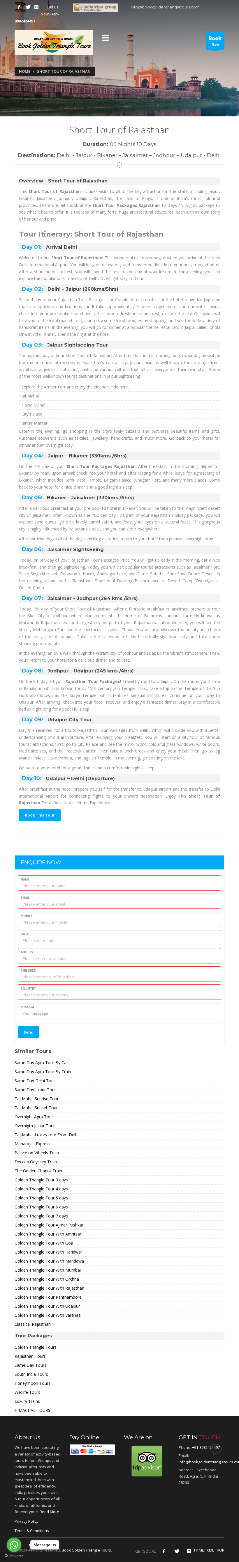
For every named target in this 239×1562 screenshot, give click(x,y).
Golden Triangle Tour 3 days (41, 1180)
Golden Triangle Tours (36, 1347)
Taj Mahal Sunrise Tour (37, 1098)
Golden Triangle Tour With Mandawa (49, 1261)
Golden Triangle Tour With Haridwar (48, 1252)
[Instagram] (36, 7)
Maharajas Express (32, 1143)
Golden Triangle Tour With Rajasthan (49, 1288)
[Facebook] (19, 7)
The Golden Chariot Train (38, 1171)
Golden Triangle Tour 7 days (41, 1216)
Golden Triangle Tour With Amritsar (48, 1234)
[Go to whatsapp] (14, 1545)
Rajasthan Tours (30, 1356)
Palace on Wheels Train (37, 1152)
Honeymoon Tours (32, 1383)
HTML (199, 1550)
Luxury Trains (27, 1401)
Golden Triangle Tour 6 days (41, 1207)
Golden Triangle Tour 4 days (41, 1189)
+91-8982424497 (206, 1447)
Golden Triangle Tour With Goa (44, 1243)
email (25, 898)
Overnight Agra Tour (34, 1116)
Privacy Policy (26, 1521)
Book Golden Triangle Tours (86, 1550)
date (25, 934)
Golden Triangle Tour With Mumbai (48, 1270)
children (28, 970)
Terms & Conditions (32, 1530)
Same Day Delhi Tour (35, 1080)
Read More (49, 1511)
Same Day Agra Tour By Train (43, 1071)
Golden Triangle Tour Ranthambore (48, 1297)
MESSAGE (28, 1007)
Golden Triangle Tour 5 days (41, 1198)
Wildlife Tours (27, 1392)
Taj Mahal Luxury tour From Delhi (46, 1134)
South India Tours (31, 1374)
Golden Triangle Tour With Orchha (47, 1279)
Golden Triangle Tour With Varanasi (48, 1315)
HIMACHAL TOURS (32, 1410)
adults (27, 952)
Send (29, 1032)
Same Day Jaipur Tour (35, 1089)
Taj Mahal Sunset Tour (36, 1107)
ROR (220, 1550)
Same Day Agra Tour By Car (41, 1062)
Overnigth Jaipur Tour (35, 1125)
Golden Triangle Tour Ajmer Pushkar (49, 1225)
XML (210, 1550)
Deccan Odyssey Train (36, 1162)
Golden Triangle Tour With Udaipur (47, 1306)
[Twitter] (27, 7)
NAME (25, 879)
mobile (26, 916)
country (28, 988)
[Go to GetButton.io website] (14, 1556)
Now (215, 41)
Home (24, 71)
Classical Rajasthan (33, 1324)
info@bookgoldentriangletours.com (165, 7)
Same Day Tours (30, 1365)
